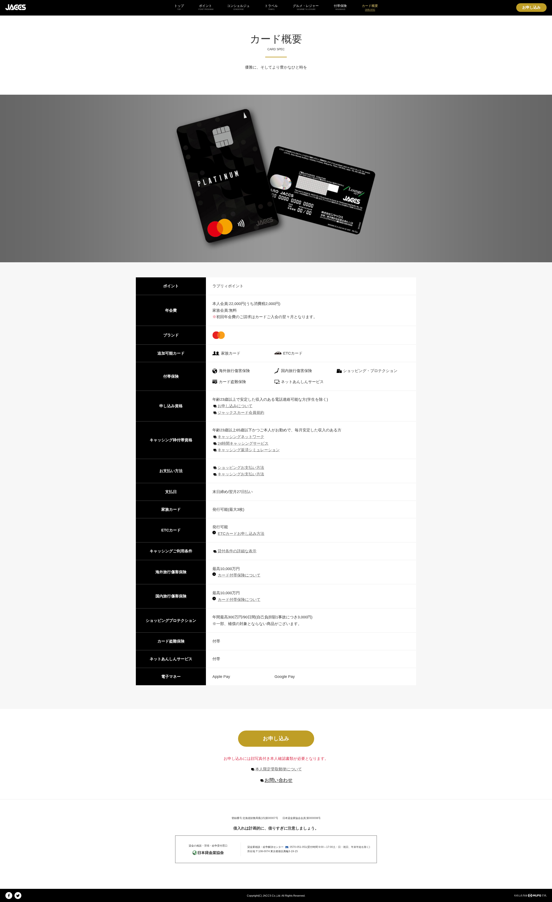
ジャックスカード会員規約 (241, 412)
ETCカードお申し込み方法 (241, 533)
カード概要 (370, 7)
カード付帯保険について (239, 575)
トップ (179, 7)
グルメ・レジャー (306, 7)
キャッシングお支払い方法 (241, 474)
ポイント (205, 7)
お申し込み (531, 7)
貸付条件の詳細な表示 (237, 551)
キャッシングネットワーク (241, 437)
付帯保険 (340, 7)
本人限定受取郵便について (278, 769)
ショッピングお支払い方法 (241, 467)
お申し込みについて (235, 406)
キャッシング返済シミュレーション (249, 450)
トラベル (271, 7)
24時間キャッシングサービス (243, 443)
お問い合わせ (279, 780)
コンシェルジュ (238, 7)
